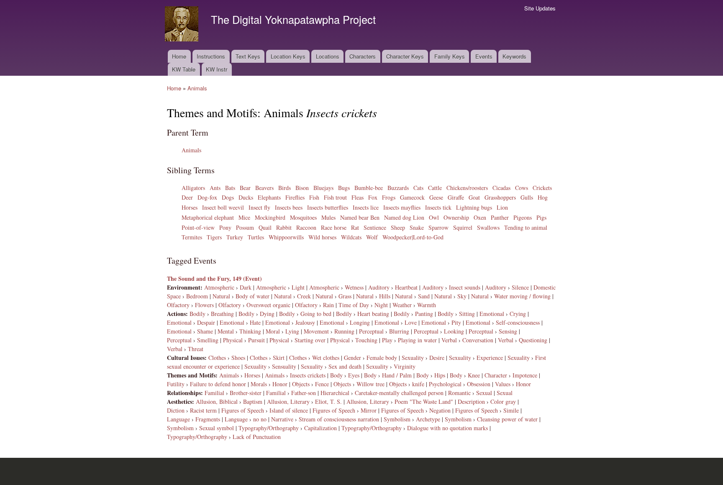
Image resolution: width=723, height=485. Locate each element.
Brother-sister (246, 393)
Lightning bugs (474, 207)
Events (483, 56)
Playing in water (417, 340)
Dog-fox (207, 197)
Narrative (282, 419)
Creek (304, 296)
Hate (255, 322)
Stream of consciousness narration (339, 419)
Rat (355, 227)
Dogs (228, 197)
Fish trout (335, 197)
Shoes (238, 358)
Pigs (541, 217)
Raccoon (306, 227)
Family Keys (449, 56)
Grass (344, 296)
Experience (490, 358)
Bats (230, 188)
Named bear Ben (359, 217)
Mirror (369, 410)
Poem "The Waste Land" (424, 401)
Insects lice (366, 207)
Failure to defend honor (218, 384)
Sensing (508, 331)
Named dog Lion (404, 217)
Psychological (445, 384)
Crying (518, 314)
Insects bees (289, 207)
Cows (521, 188)
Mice (244, 217)
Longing (360, 322)
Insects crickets (308, 375)
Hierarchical (334, 393)
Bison (302, 188)
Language (178, 419)
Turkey (234, 237)
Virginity (404, 366)
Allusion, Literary (288, 401)
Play (387, 340)
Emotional (491, 314)
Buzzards (398, 188)
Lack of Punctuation (257, 437)
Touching (366, 340)
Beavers (264, 188)
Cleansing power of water (507, 419)
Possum (245, 227)
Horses (189, 207)
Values (502, 384)
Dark (245, 287)
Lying (292, 331)
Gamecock (412, 197)
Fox (372, 197)
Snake (417, 227)
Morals (259, 384)
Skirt (279, 358)
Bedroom (197, 296)
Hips (439, 375)
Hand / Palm (397, 375)
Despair (206, 322)
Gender (352, 358)
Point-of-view (198, 227)
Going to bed (315, 314)
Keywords (514, 56)
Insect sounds (464, 287)
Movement (316, 331)
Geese (436, 197)
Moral (273, 331)
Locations (327, 56)
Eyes (353, 375)
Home (179, 56)
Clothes (217, 358)
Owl (434, 217)
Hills (384, 296)
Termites (192, 237)
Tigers (214, 237)
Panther (500, 217)
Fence (322, 384)
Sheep (398, 227)
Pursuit (256, 340)
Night (381, 305)
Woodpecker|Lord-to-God (413, 237)
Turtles (256, 237)
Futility (176, 384)
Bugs (344, 188)
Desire (436, 358)
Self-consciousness (518, 322)
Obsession (478, 384)
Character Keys (405, 56)
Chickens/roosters (467, 188)
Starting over (310, 340)
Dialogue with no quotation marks (447, 428)
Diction (176, 410)
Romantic (459, 393)
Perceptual (371, 331)
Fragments (207, 419)
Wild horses (322, 237)
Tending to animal (525, 227)
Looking (454, 331)
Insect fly (259, 207)
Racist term (203, 410)
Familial (214, 393)
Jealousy (305, 322)
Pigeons (522, 217)
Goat (474, 197)
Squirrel (462, 227)
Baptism (252, 401)
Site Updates (540, 8)
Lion (502, 207)
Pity (456, 322)
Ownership (456, 217)
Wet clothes (325, 358)
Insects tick (438, 207)
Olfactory (178, 305)
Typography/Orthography (268, 428)
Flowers (204, 305)
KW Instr (216, 69)
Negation (440, 410)
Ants (215, 188)
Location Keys (288, 56)
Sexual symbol (216, 428)
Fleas (357, 197)
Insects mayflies (401, 207)
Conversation (477, 340)
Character (496, 375)
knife (418, 384)
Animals (197, 88)
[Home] (183, 25)
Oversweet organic (268, 305)
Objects (301, 384)
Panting (424, 314)
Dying (267, 314)
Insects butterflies (327, 207)
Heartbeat (406, 287)
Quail (265, 227)
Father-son (303, 393)
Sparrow (438, 227)
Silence (520, 287)
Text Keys (248, 56)
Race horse (333, 227)
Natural (221, 296)
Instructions (211, 56)
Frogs (388, 197)
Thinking (250, 331)
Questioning (533, 340)
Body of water (252, 296)
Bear (245, 188)
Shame (205, 331)
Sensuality (284, 366)
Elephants (269, 197)
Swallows (488, 227)
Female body (382, 358)
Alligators (193, 188)
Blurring (399, 331)
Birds (284, 188)
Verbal (449, 340)
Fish (314, 197)
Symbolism (397, 419)
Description (471, 401)
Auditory (379, 287)
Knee (474, 375)
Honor (279, 384)
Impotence (525, 375)
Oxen (480, 217)
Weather (402, 305)
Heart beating (373, 314)
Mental (226, 331)
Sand (424, 296)
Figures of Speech (242, 410)
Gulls (526, 197)
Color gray (503, 401)
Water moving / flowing (522, 296)
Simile (511, 410)
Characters (362, 56)
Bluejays (323, 188)
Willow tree (370, 384)
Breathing (222, 314)
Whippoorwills (286, 237)
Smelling (207, 340)
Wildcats (351, 237)
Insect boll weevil (223, 207)
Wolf (372, 237)
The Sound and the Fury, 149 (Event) (214, 278)
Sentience (375, 227)
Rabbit (284, 227)
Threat (195, 349)
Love (411, 322)
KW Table (183, 69)
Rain (328, 305)
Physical (233, 340)
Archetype (428, 419)
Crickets (542, 188)
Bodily (197, 314)
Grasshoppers (500, 197)
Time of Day (353, 305)
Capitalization (320, 428)
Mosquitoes (303, 217)
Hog (543, 197)
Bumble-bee (368, 188)
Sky (462, 296)
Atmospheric (219, 287)
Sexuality (413, 358)
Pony (225, 227)
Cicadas (501, 188)
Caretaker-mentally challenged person (399, 393)
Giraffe (456, 197)
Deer (187, 197)
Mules (328, 217)
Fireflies (295, 197)
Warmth (426, 305)
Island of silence (288, 410)
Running (344, 331)
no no (260, 419)
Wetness (354, 287)
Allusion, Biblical (217, 401)
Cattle (435, 188)
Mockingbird (270, 217)
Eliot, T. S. (328, 401)
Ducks (245, 197)
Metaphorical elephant (208, 217)
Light (298, 287)
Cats (418, 188)
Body (336, 375)
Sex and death (345, 366)
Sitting (467, 314)
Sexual (484, 393)
